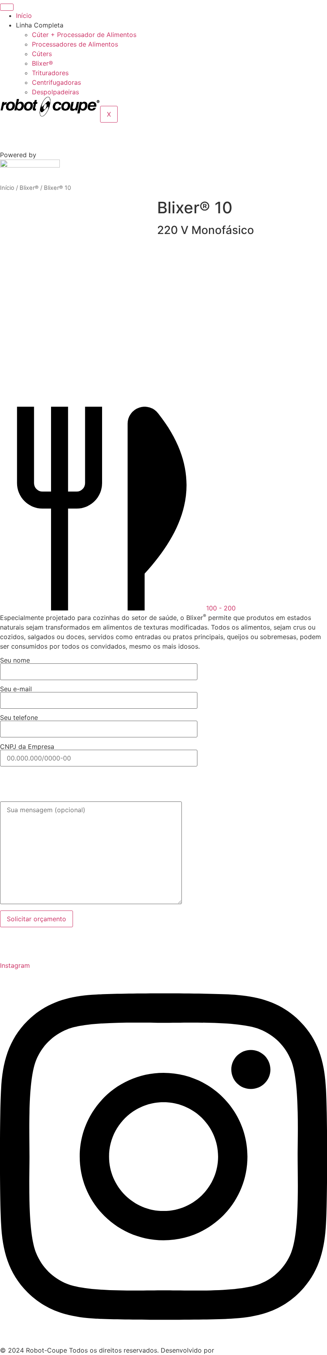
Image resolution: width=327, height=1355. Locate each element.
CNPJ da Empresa (27, 747)
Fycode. (228, 1350)
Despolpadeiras (55, 92)
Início (24, 15)
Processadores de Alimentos (75, 44)
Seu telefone (19, 717)
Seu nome (15, 660)
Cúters (42, 54)
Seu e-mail (16, 689)
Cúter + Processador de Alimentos (84, 35)
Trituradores (50, 73)
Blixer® (42, 63)
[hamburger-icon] (7, 7)
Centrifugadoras (56, 82)
